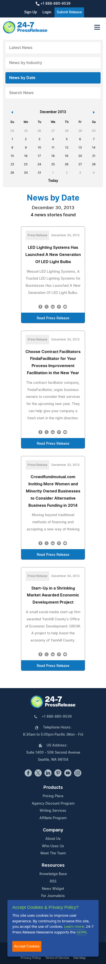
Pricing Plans (53, 796)
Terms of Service (57, 957)
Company (53, 830)
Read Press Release (53, 318)
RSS (53, 881)
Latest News (21, 48)
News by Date (22, 78)
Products (53, 787)
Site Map (79, 957)
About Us (53, 839)
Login (46, 12)
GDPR (81, 932)
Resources (53, 865)
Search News (21, 93)
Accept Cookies (27, 946)
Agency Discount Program (53, 803)
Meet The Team (53, 853)
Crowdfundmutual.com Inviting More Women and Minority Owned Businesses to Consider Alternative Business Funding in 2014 (53, 491)
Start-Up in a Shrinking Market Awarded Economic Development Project (53, 595)
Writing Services (53, 810)
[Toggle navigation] (97, 27)
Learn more (74, 926)
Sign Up (30, 12)
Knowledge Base (53, 874)
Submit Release (69, 12)
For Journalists (53, 896)
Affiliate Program (53, 818)
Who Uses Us (53, 846)
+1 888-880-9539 (55, 3)
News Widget (53, 889)
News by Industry (25, 63)
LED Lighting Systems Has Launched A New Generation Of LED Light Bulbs (53, 255)
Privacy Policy (31, 957)
